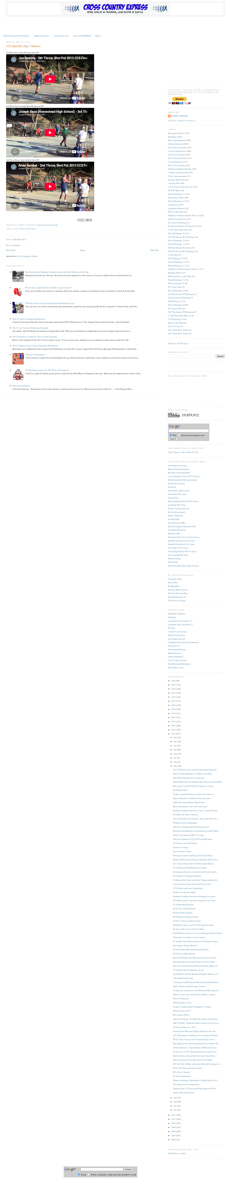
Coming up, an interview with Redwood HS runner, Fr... (196, 990)
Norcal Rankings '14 (176, 262)
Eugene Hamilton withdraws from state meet (191, 798)
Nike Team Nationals (177, 649)
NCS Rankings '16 (176, 258)
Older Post (154, 250)
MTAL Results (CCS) (182, 1002)
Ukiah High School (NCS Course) (182, 551)
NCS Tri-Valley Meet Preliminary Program (191, 949)
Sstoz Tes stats (174, 326)
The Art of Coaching (176, 222)
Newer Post (11, 250)
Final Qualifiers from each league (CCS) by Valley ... (195, 961)
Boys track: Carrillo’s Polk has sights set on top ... (194, 786)
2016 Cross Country (176, 154)
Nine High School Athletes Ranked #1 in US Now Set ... (196, 1043)
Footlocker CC (174, 645)
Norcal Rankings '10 (176, 240)
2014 (173, 729)
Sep (175, 749)
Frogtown (172, 486)
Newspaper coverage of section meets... (189, 937)
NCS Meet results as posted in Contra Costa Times (194, 900)
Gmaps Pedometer (175, 656)
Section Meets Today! (182, 851)
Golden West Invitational (183, 1092)
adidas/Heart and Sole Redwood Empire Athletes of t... (196, 974)
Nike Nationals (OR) (176, 522)
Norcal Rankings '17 (176, 265)
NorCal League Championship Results (28, 318)
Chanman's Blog (175, 578)
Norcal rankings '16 (176, 283)
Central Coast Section (177, 631)
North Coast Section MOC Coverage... (189, 835)
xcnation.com (174, 204)
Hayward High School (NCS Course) (183, 501)
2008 (173, 1131)
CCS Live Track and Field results (187, 920)
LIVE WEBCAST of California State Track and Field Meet (197, 781)
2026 (173, 680)
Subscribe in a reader (177, 1153)
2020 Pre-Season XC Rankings (16, 35)
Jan (175, 1109)
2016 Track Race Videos (178, 329)
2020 (173, 705)
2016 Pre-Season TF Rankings (181, 294)
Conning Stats (174, 183)
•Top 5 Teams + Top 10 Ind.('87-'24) (183, 452)
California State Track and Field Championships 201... (196, 880)
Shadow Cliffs (174, 533)
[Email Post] (58, 225)
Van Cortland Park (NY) (178, 555)
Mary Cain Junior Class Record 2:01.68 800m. (192, 1059)
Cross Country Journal (177, 660)
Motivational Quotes (21, 385)
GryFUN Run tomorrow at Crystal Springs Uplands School (197, 933)
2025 (173, 684)
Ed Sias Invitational (176, 483)
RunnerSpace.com (175, 667)
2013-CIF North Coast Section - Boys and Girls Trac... (195, 818)
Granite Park (173, 497)
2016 (173, 721)
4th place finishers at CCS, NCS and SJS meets (192, 839)
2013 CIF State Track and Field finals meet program (195, 769)
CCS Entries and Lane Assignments (188, 888)
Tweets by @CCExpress (178, 343)
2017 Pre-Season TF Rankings (181, 312)
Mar (176, 1101)
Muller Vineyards (175, 515)
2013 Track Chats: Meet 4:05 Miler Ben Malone (193, 863)
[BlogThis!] (81, 220)
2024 (173, 688)
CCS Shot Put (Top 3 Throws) (23, 46)
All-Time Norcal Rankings (179, 297)
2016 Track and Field (177, 147)
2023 (173, 692)
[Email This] (78, 220)
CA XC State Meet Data (178, 229)
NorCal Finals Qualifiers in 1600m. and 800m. (192, 773)
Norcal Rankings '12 (176, 201)
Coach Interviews (61, 35)
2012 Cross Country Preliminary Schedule (30, 327)
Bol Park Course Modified (179, 472)
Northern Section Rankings (179, 247)
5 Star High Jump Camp (183, 978)
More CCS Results (181, 998)
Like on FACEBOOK (82, 35)
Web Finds (172, 136)
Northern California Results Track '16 (183, 215)
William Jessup (174, 558)
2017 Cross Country (176, 165)
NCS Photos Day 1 (181, 790)
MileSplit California (176, 613)
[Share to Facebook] (87, 220)
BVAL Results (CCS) (181, 1010)
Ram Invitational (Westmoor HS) (182, 526)
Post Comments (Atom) (27, 256)
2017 (173, 717)
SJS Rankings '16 (175, 301)
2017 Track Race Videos (178, 333)
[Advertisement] (115, 25)
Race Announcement (177, 140)
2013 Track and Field (25, 229)
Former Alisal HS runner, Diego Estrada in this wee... (195, 1031)
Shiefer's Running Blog (178, 593)
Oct (175, 745)
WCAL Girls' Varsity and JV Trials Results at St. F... (194, 1039)
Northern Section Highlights (185, 822)
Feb (175, 1105)
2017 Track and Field (177, 158)
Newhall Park (173, 519)
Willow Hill (173, 562)
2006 (173, 1139)
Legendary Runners (176, 208)
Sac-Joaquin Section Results (185, 945)
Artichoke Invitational (177, 465)
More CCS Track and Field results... (188, 1068)
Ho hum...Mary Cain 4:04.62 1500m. (188, 929)
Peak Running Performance (179, 663)
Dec (175, 737)
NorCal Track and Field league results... (189, 986)
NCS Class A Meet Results (184, 908)
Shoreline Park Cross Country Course (184, 537)
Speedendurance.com (177, 596)
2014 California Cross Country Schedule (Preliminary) (35, 345)
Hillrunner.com (174, 653)
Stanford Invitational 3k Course (181, 540)
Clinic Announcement (177, 176)
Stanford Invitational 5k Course (181, 544)
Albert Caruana (179, 116)
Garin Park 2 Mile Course (179, 490)
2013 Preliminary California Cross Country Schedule (34, 336)
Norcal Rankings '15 (176, 279)
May (176, 766)
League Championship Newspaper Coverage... (192, 1006)
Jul (175, 757)
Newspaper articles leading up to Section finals (193, 855)
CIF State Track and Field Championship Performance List (49, 303)
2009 (173, 1127)
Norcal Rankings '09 (176, 290)
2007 (173, 1135)
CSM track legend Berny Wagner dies (189, 802)
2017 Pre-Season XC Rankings (181, 237)
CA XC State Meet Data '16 (179, 315)
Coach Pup (172, 254)
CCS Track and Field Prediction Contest (190, 867)
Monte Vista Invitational (178, 508)
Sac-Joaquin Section (176, 638)
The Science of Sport (177, 600)
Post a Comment (13, 245)
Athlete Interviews (41, 35)
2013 (173, 733)
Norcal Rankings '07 (176, 233)
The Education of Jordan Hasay (186, 1084)
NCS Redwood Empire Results (186, 916)
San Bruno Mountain (177, 529)
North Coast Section (176, 635)
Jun (175, 761)
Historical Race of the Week (180, 276)
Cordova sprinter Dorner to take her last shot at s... (194, 794)
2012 (173, 1115)
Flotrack (171, 628)
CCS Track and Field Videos (185, 843)
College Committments (35, 354)
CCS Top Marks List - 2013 (184, 1027)
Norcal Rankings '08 (176, 304)
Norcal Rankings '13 (176, 244)
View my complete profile (181, 121)
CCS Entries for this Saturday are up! (188, 969)
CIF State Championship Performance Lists (191, 826)
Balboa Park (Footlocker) (178, 469)
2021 (173, 701)
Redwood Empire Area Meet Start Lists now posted (194, 957)
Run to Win (173, 582)
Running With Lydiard (177, 589)
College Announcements (178, 172)
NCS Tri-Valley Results (182, 912)
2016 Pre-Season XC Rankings (181, 251)
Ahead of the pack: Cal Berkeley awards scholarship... (196, 1019)
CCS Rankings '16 (176, 319)
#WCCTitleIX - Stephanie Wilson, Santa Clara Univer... (196, 1023)
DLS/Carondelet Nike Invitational (182, 479)
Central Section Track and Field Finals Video (192, 884)
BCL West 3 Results (181, 1072)
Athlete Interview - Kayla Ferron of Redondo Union (195, 1047)
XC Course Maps (175, 308)
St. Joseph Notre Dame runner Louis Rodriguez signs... (196, 941)
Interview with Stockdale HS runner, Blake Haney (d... (196, 965)
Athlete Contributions (177, 219)
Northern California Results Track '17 (183, 269)
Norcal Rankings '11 (176, 194)
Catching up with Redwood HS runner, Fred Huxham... (196, 982)
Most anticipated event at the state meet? (190, 806)
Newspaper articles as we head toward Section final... (195, 871)
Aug (176, 753)
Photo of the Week (176, 211)
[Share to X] (84, 220)
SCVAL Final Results (182, 1076)
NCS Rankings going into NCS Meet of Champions (47, 370)
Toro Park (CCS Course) (178, 547)
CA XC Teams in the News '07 (180, 186)
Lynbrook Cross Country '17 (180, 620)
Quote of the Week (176, 322)
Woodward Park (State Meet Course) (183, 565)
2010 (173, 1123)
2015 (173, 725)
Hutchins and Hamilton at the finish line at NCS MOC (196, 830)
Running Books (175, 272)
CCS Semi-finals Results (183, 904)
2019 (173, 709)
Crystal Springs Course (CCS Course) (184, 476)
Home (97, 35)
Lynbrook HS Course (177, 504)
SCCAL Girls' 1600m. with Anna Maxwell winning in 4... (197, 1063)
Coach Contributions (177, 151)
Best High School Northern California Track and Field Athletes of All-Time (57, 272)
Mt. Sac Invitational (176, 512)
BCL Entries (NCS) (181, 1014)
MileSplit (172, 617)
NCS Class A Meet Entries (184, 953)
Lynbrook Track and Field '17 (180, 624)
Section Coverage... (181, 847)
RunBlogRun (173, 586)
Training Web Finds (176, 179)
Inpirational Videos (176, 197)
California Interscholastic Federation (183, 642)
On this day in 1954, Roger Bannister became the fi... (195, 1051)
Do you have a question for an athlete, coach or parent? (48, 287)
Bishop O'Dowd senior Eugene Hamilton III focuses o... (196, 859)
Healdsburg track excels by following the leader (193, 925)
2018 (173, 713)
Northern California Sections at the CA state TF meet (195, 810)
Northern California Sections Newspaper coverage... (195, 896)
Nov (176, 741)
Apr (175, 1097)
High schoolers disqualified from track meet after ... (194, 1055)
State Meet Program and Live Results (188, 777)
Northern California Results (179, 168)
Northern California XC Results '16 (182, 226)
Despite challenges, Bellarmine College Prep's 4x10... (195, 1080)
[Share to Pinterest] (90, 220)
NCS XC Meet (174, 190)
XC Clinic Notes (175, 287)
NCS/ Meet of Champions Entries (187, 875)
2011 (173, 1119)
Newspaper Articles (176, 133)
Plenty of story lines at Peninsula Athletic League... (194, 994)
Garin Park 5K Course (177, 494)
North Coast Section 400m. (184, 892)
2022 (173, 697)
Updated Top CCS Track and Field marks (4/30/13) (194, 1088)
